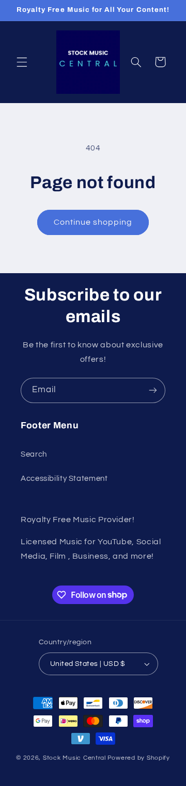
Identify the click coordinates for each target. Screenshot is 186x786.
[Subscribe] (153, 390)
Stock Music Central (74, 758)
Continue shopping (93, 222)
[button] (22, 62)
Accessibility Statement (64, 478)
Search (34, 454)
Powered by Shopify (138, 758)
